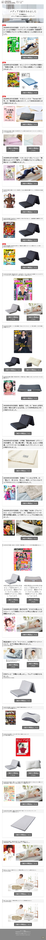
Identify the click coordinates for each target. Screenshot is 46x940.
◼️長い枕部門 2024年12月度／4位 (11, 661)
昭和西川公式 (18, 933)
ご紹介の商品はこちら (29, 57)
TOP (43, 937)
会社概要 (21, 933)
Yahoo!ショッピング (27, 933)
